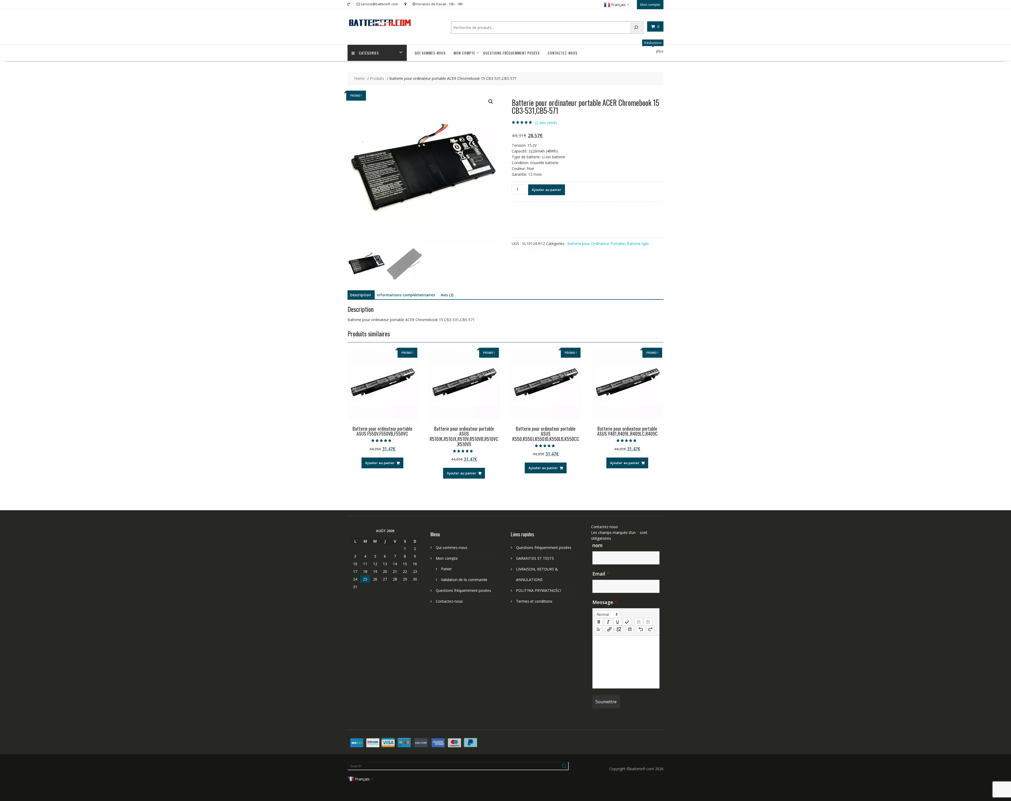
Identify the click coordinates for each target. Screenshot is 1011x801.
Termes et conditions (534, 601)
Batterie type (638, 243)
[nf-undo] (641, 629)
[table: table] (629, 629)
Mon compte (650, 4)
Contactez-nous (562, 53)
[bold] (598, 621)
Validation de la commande (464, 579)
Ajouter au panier (546, 189)
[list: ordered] (639, 621)
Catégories (369, 53)
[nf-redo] (650, 629)
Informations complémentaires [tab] (406, 294)
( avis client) (546, 122)
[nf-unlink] (618, 629)
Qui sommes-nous (430, 53)
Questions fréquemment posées (511, 53)
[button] (490, 101)
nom (597, 545)
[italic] (608, 621)
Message (604, 602)
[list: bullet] (648, 621)
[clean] (627, 621)
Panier (446, 568)
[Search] (636, 27)
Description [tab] (360, 294)
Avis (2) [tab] (447, 294)
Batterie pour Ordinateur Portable (596, 243)
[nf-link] (609, 629)
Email (600, 574)
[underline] (617, 621)
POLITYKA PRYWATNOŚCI (538, 590)
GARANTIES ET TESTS (535, 558)
